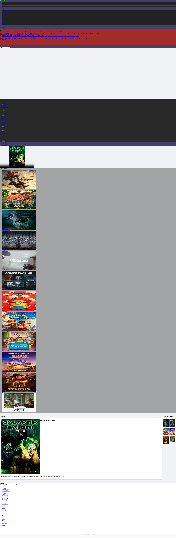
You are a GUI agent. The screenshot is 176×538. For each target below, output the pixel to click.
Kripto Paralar (4, 118)
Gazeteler (3, 27)
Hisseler (5, 22)
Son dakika (3, 39)
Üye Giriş (3, 127)
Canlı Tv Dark (4, 105)
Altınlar (5, 23)
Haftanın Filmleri (4, 143)
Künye (5, 2)
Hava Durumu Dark (5, 100)
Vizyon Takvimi (4, 145)
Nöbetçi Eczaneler (6, 17)
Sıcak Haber (3, 520)
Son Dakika (3, 108)
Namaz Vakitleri (6, 19)
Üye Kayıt (3, 128)
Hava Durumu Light (5, 99)
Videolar (3, 26)
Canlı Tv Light (4, 103)
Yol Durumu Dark (4, 102)
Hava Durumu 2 (6, 12)
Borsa (4, 488)
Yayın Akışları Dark (5, 107)
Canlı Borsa (5, 18)
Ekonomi (3, 8)
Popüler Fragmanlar (5, 144)
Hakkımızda (3, 133)
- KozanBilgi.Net (85, 534)
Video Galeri (4, 122)
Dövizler (5, 21)
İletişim (3, 131)
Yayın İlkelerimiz (6, 4)
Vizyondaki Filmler (6, 10)
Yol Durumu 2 (6, 14)
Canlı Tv (5, 15)
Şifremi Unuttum (4, 129)
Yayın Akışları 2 (6, 16)
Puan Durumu (6, 20)
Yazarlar (3, 123)
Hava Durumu (6, 11)
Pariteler (5, 24)
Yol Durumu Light (4, 101)
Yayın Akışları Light (5, 106)
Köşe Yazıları (4, 5)
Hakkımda (5, 3)
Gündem (3, 7)
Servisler (3, 9)
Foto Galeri (3, 121)
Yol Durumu (5, 13)
